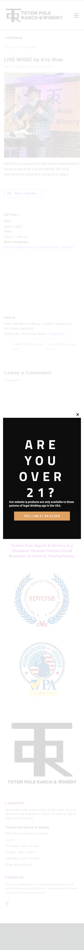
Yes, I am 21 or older (42, 516)
